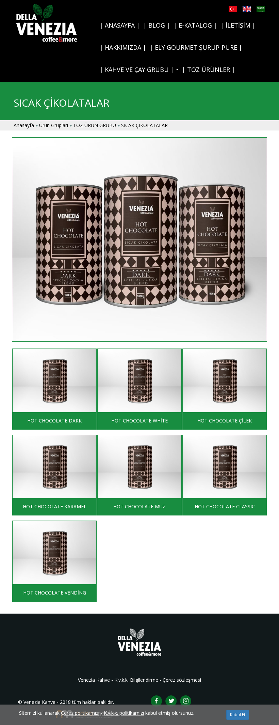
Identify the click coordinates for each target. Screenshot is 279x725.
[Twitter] (171, 700)
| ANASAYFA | (120, 25)
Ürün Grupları (54, 125)
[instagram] (185, 700)
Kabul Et (237, 715)
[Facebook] (156, 700)
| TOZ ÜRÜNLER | (208, 69)
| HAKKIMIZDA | (123, 47)
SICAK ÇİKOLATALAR (144, 125)
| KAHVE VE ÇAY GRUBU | (140, 71)
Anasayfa (24, 125)
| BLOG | (156, 25)
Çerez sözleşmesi (182, 680)
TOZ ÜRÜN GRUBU (94, 125)
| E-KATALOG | (195, 25)
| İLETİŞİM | (238, 25)
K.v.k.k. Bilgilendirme (136, 680)
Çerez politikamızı (80, 713)
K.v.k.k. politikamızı (124, 713)
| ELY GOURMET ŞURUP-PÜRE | (196, 47)
